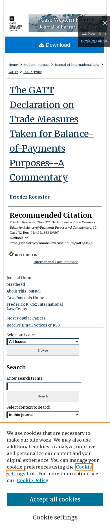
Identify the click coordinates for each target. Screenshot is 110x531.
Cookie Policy (32, 480)
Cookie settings (55, 517)
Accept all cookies (55, 499)
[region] (55, 476)
